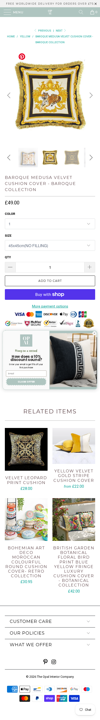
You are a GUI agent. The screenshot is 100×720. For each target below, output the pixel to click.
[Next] (90, 95)
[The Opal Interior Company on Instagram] (54, 662)
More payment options (50, 306)
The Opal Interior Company (55, 676)
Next (59, 30)
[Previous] (10, 95)
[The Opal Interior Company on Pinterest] (45, 662)
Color (10, 214)
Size (8, 235)
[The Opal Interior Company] (50, 12)
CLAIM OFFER (26, 381)
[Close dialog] (94, 333)
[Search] (82, 12)
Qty (8, 257)
